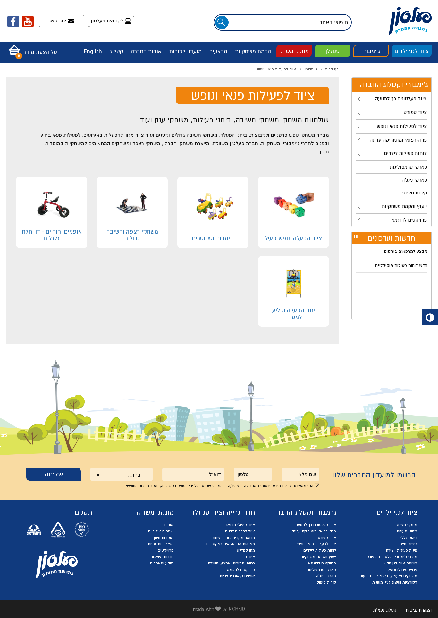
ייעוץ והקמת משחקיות (318, 557)
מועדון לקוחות (185, 51)
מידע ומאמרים (161, 563)
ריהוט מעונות (407, 531)
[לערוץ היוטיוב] (28, 21)
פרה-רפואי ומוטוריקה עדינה (314, 531)
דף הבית (332, 69)
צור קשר (58, 20)
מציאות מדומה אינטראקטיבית (230, 544)
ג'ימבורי (371, 51)
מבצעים (218, 51)
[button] (31, 48)
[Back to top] (417, 597)
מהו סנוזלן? (245, 550)
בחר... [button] (134, 475)
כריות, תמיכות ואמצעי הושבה (231, 563)
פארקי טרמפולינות (321, 569)
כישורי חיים (408, 544)
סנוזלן (332, 51)
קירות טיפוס (326, 582)
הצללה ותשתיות (160, 544)
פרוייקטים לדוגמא (402, 569)
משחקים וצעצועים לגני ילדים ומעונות (387, 576)
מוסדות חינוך (163, 537)
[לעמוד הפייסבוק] (13, 21)
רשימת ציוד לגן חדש (400, 563)
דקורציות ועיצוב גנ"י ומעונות (394, 582)
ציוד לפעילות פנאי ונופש (276, 69)
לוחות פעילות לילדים (319, 550)
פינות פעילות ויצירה (401, 550)
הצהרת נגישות (419, 610)
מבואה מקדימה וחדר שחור (233, 537)
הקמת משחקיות (253, 51)
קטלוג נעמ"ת (384, 610)
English (93, 51)
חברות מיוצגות (161, 557)
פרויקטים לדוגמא (322, 563)
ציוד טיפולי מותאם (240, 525)
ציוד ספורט (327, 537)
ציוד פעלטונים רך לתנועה (316, 525)
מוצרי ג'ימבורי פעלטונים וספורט (391, 557)
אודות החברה (146, 51)
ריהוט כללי (408, 537)
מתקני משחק (294, 51)
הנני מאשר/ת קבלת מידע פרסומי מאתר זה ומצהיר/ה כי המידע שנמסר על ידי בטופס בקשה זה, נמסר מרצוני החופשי (219, 485)
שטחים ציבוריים (160, 531)
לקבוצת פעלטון (108, 20)
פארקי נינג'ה (326, 576)
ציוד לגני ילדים (412, 51)
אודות (168, 525)
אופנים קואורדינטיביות (237, 576)
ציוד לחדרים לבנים (240, 531)
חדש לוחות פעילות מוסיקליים (401, 265)
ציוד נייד (248, 557)
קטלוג (116, 51)
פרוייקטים (165, 550)
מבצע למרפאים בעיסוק (405, 251)
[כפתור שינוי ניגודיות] (430, 317)
